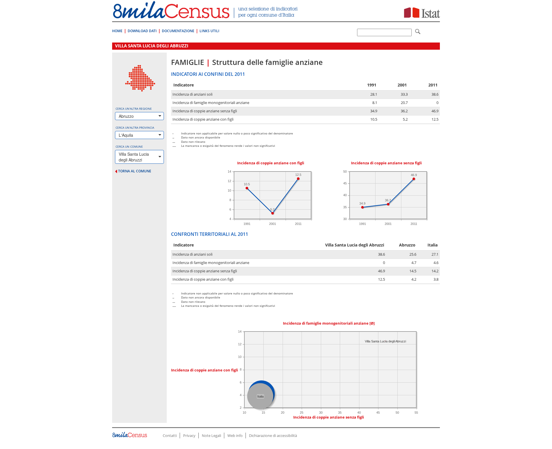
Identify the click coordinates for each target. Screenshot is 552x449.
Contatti (170, 435)
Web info (235, 435)
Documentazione (178, 30)
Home (117, 30)
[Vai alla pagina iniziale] (206, 15)
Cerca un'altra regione (134, 109)
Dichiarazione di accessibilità (273, 435)
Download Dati (142, 30)
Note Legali (211, 435)
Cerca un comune (129, 146)
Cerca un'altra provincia (135, 128)
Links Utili (209, 30)
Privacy (189, 435)
